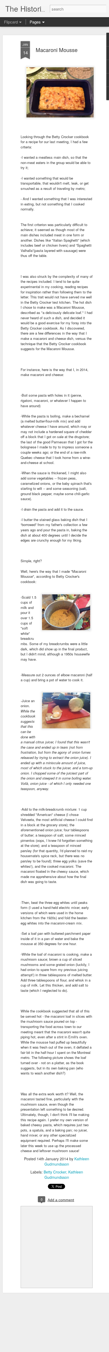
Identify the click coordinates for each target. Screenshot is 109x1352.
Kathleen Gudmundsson (66, 1161)
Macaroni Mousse (57, 50)
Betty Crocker (55, 1172)
